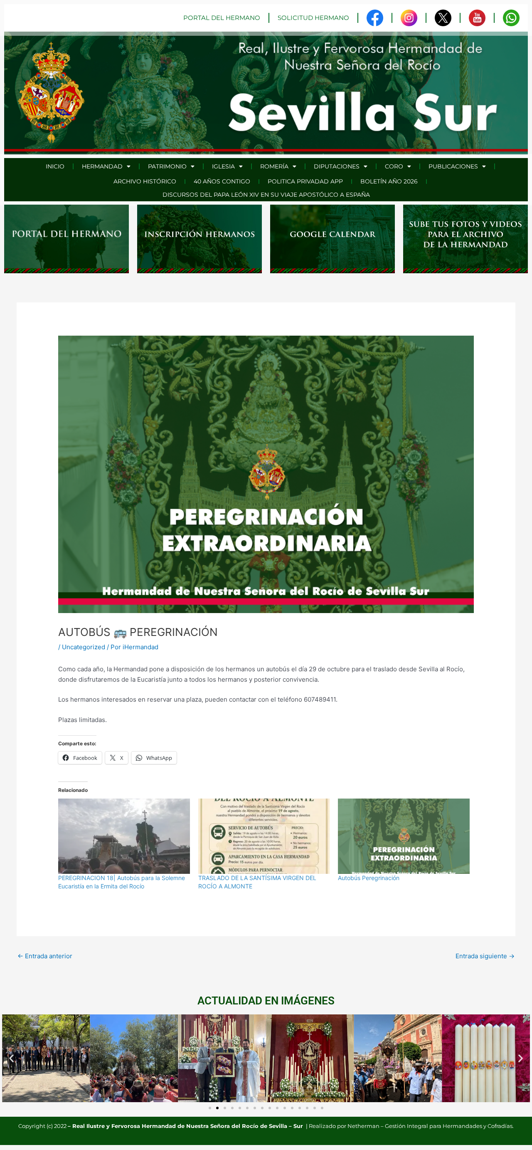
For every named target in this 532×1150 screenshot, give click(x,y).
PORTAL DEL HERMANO (221, 18)
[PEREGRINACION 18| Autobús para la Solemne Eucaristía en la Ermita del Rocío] (124, 836)
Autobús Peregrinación (368, 877)
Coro (394, 166)
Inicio (55, 166)
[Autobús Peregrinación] (404, 836)
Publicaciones (453, 166)
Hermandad (102, 166)
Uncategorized (83, 647)
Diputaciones (337, 166)
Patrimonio (167, 166)
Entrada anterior (44, 956)
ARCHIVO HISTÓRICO (144, 181)
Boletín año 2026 (389, 181)
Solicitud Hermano (313, 18)
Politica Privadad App (305, 181)
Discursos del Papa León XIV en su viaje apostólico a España (266, 194)
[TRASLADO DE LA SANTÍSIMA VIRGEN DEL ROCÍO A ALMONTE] (264, 836)
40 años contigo (222, 181)
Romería (274, 166)
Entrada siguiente (485, 956)
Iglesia (223, 166)
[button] (11, 1058)
